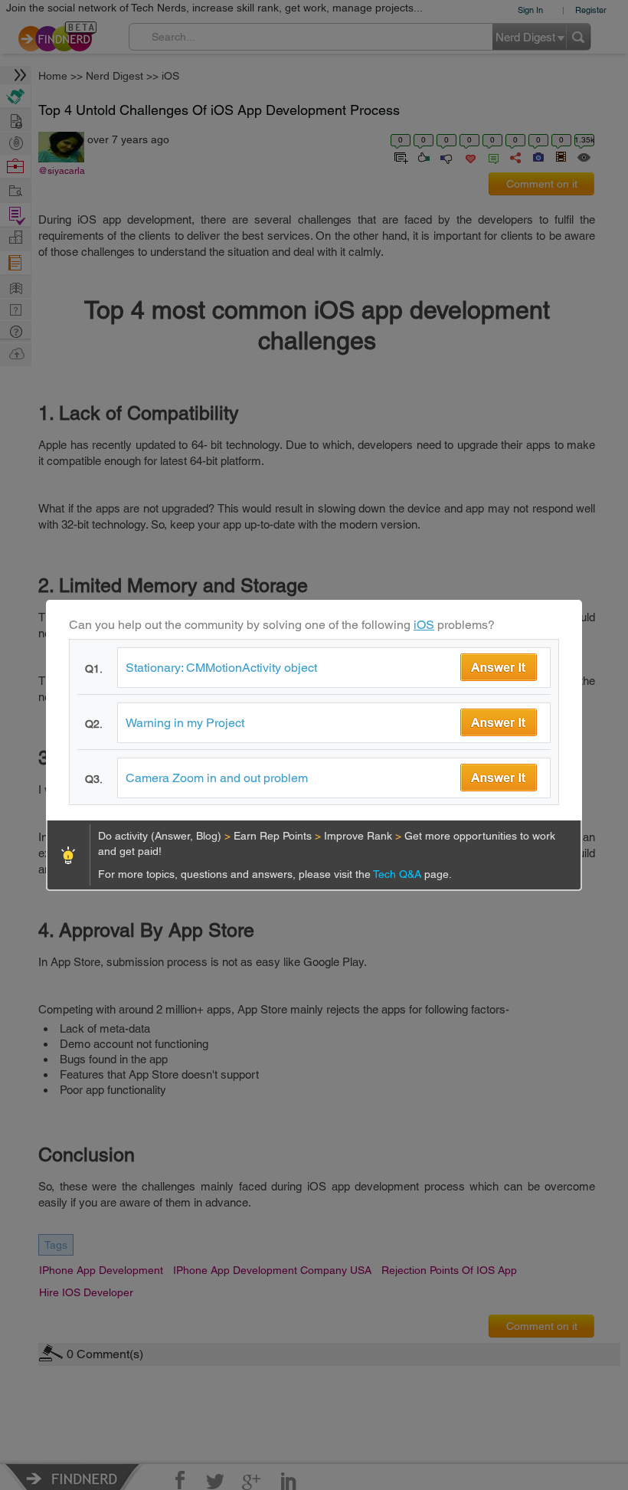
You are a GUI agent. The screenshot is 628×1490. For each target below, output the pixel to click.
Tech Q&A (398, 874)
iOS (424, 624)
